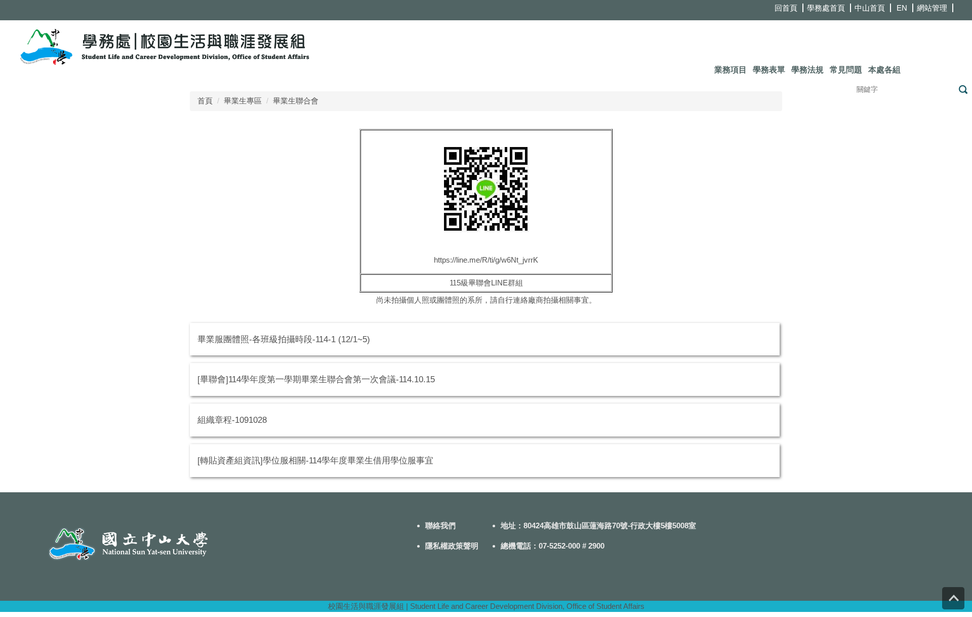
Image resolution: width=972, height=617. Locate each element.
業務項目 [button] (730, 69)
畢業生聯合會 (295, 100)
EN (902, 8)
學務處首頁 (826, 8)
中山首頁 (870, 8)
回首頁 (786, 8)
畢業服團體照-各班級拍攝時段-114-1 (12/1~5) (283, 339)
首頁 (205, 100)
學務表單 (769, 69)
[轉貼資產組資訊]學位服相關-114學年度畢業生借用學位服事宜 (315, 460)
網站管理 (932, 8)
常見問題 (846, 69)
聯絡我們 (440, 525)
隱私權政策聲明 (451, 545)
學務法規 (807, 69)
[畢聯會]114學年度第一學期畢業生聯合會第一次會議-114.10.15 (316, 379)
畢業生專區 (243, 100)
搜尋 (963, 89)
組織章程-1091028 (232, 419)
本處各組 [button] (884, 69)
